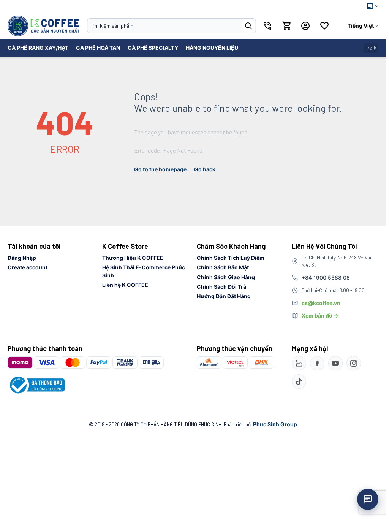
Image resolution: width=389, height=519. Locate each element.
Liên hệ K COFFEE (125, 285)
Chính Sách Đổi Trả (221, 286)
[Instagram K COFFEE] (353, 363)
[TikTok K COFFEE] (299, 381)
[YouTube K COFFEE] (335, 363)
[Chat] (367, 499)
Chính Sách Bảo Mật (223, 267)
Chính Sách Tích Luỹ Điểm (230, 258)
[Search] (248, 26)
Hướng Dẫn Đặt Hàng (224, 296)
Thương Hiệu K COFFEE (132, 258)
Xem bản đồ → (320, 315)
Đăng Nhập (22, 258)
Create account (27, 267)
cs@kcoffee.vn (321, 303)
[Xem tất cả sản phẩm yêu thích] (324, 25)
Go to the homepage (160, 169)
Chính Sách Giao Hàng (226, 277)
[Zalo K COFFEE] (299, 363)
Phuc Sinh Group (275, 424)
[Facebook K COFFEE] (317, 363)
